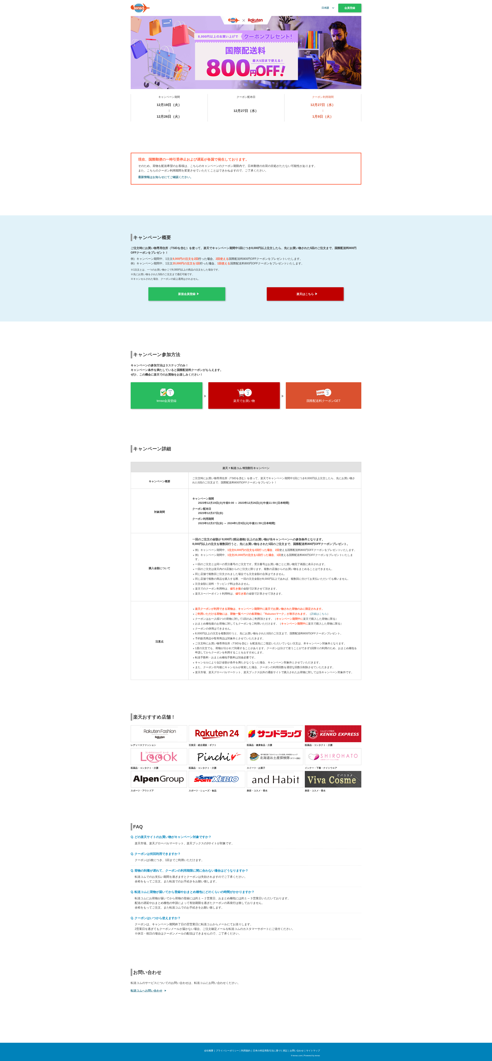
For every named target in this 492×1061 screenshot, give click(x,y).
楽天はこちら (305, 294)
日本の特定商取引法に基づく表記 (270, 1050)
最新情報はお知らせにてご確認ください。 (165, 177)
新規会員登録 (186, 294)
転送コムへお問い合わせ (146, 990)
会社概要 (208, 1050)
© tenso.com (296, 1055)
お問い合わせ (297, 1050)
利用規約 (245, 1050)
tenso (317, 1055)
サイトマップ (313, 1050)
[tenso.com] (140, 7)
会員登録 (349, 7)
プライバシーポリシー (227, 1050)
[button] (332, 8)
